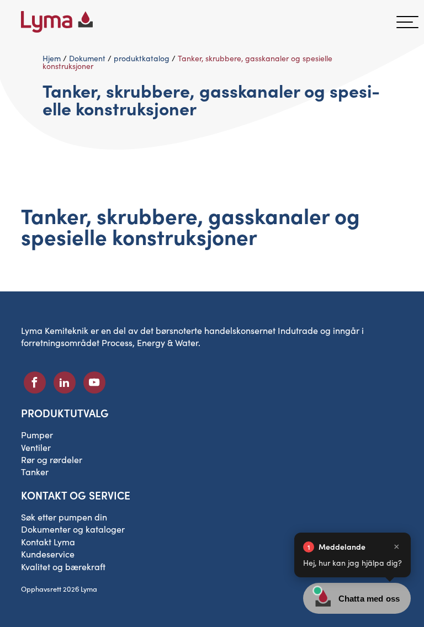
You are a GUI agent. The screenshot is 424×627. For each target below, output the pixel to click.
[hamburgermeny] (407, 22)
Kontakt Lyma (48, 542)
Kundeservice (48, 554)
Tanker (35, 471)
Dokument (87, 58)
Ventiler (36, 447)
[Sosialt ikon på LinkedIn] (65, 382)
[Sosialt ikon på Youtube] (94, 382)
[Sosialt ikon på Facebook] (35, 382)
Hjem (52, 58)
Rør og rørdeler (51, 459)
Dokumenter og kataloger (73, 529)
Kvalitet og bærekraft (63, 566)
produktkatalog (141, 58)
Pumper (37, 434)
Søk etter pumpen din (64, 517)
